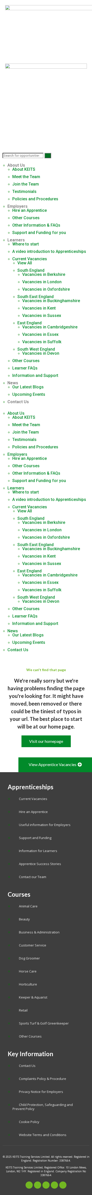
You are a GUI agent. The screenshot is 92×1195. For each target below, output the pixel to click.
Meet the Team (26, 176)
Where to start (25, 244)
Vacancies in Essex (40, 334)
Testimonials (24, 191)
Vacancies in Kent (39, 308)
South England (30, 270)
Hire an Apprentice (29, 210)
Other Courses (26, 217)
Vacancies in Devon (40, 353)
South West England (36, 349)
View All (24, 263)
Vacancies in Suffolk (41, 341)
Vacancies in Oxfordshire (46, 289)
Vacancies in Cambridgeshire (49, 327)
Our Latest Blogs (28, 387)
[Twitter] (37, 1185)
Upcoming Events (28, 394)
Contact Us (18, 401)
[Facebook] (29, 1185)
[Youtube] (46, 1185)
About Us (16, 165)
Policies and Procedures (35, 198)
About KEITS (23, 169)
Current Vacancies (29, 258)
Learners (16, 240)
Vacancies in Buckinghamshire (51, 300)
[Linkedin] (62, 1185)
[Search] (47, 155)
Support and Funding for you (39, 232)
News (12, 382)
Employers (17, 206)
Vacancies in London (42, 281)
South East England (35, 296)
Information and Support (35, 375)
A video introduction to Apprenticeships (49, 251)
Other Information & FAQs (36, 225)
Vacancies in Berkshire (43, 274)
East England (29, 323)
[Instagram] (54, 1185)
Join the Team (25, 184)
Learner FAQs (25, 368)
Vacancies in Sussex (41, 315)
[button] (46, 409)
